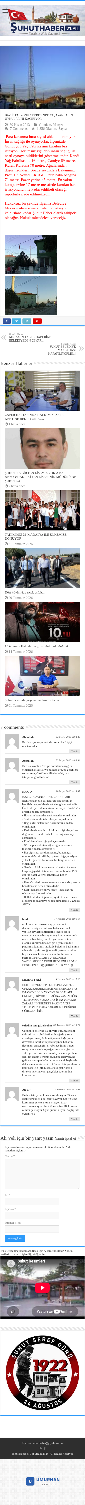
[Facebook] (44, 1448)
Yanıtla (74, 751)
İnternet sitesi (13, 1222)
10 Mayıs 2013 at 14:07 (68, 791)
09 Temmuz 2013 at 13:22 (66, 1025)
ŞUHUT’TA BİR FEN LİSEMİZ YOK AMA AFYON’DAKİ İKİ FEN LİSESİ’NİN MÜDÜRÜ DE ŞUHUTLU (40, 476)
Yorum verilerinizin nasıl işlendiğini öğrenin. (36, 1252)
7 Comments (18, 128)
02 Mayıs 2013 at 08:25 (68, 736)
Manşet (58, 125)
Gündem (45, 125)
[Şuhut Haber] (42, 19)
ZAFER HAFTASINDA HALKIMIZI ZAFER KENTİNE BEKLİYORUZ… (35, 417)
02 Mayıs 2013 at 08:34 (68, 760)
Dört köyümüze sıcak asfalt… (25, 592)
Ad (7, 1195)
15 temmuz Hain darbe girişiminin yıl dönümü (36, 646)
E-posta (10, 1209)
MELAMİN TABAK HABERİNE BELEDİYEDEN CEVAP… (30, 337)
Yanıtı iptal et (65, 1138)
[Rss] (40, 1448)
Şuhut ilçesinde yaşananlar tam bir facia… (33, 700)
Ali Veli (8, 1138)
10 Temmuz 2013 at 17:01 (66, 1089)
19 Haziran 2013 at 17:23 (67, 979)
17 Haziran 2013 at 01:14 (67, 918)
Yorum (10, 1156)
